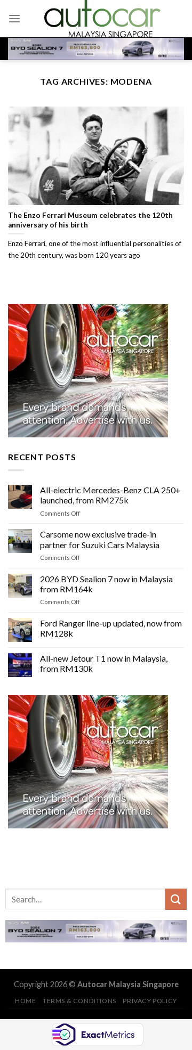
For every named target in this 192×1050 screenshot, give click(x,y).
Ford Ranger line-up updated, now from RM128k (111, 628)
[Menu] (14, 18)
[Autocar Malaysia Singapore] (102, 18)
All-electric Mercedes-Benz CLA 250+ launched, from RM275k (110, 495)
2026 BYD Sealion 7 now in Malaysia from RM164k (106, 583)
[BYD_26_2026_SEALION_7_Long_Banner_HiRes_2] (96, 48)
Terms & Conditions (79, 1001)
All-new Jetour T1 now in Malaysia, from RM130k (103, 663)
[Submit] (176, 899)
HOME (25, 1001)
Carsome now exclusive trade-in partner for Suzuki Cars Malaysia (99, 539)
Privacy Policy (150, 1001)
